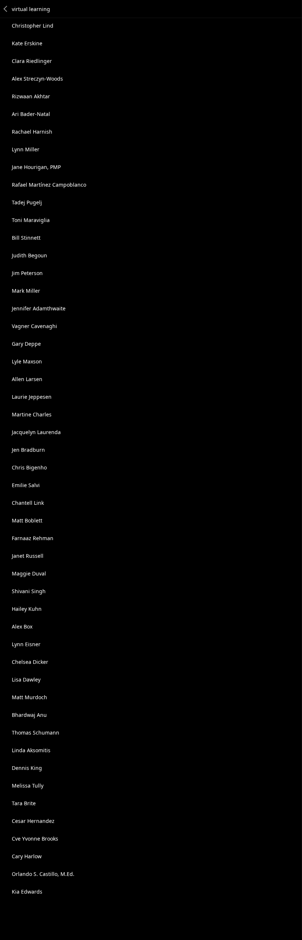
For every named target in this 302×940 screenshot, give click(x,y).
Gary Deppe (26, 343)
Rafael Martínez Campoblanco (49, 184)
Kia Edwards (27, 891)
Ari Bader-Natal (31, 113)
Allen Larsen (27, 379)
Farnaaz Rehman (32, 538)
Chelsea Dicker (30, 661)
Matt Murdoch (29, 697)
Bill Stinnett (26, 237)
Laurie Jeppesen (32, 396)
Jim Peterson (27, 273)
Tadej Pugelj (27, 202)
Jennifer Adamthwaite (39, 308)
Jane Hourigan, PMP (36, 166)
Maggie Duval (29, 573)
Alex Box (22, 626)
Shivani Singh (29, 591)
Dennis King (27, 767)
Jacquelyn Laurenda (36, 432)
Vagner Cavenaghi (34, 326)
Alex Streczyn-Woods (37, 78)
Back (6, 9)
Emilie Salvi (26, 485)
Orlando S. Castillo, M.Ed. (43, 873)
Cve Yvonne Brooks (35, 838)
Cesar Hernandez (33, 820)
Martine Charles (32, 414)
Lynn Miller (25, 149)
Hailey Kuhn (27, 608)
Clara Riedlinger (32, 60)
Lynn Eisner (26, 644)
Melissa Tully (27, 785)
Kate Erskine (27, 43)
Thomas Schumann (35, 732)
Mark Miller (26, 290)
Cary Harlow (27, 856)
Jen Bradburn (28, 449)
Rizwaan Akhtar (31, 96)
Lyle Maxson (27, 361)
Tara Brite (24, 803)
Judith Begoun (29, 255)
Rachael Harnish (32, 131)
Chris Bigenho (29, 467)
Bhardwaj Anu (29, 714)
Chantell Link (28, 502)
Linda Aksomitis (31, 750)
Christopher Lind (32, 25)
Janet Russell (27, 555)
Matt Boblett (27, 520)
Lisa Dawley (26, 679)
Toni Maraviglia (31, 219)
